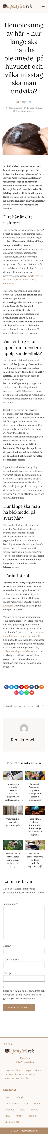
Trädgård (20, 1097)
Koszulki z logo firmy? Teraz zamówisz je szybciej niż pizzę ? (13, 860)
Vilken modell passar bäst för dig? (20, 651)
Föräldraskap (12, 1103)
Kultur (19, 1115)
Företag (32, 1115)
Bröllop (34, 1109)
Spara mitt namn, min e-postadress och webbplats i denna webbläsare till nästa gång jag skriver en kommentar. (24, 994)
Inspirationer (12, 1121)
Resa (7, 1115)
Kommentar (10, 903)
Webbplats (9, 973)
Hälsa (22, 1109)
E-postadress (11, 959)
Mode (37, 1103)
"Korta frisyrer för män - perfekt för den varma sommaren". (23, 279)
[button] (43, 6)
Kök (26, 1103)
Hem (7, 1097)
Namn (7, 945)
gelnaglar (8, 605)
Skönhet (25, 102)
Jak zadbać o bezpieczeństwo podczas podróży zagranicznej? (35, 860)
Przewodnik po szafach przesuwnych (13, 821)
